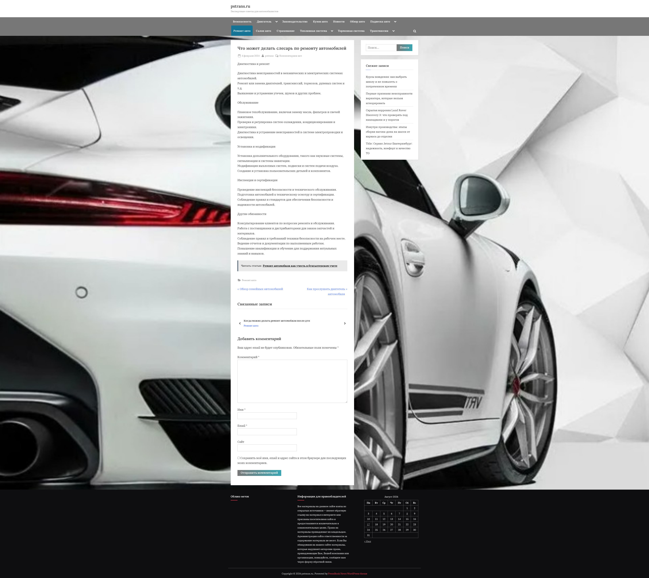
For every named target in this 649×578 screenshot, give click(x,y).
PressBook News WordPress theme (347, 573)
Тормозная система (351, 30)
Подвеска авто (380, 21)
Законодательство (294, 21)
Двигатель (264, 21)
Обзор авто (357, 21)
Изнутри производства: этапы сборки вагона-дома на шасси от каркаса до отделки (388, 131)
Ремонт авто (241, 30)
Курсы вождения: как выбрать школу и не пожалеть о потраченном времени (386, 81)
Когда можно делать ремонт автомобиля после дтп (277, 320)
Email (242, 426)
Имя (241, 410)
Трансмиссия (379, 30)
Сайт (240, 442)
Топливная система (313, 30)
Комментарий (248, 357)
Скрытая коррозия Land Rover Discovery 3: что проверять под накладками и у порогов (387, 115)
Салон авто (263, 30)
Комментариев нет (290, 56)
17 (368, 524)
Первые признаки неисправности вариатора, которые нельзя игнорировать (389, 98)
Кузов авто (320, 21)
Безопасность (242, 21)
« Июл (367, 541)
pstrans (269, 55)
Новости (339, 21)
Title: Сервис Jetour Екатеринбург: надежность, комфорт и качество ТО (389, 148)
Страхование (286, 30)
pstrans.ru (240, 6)
